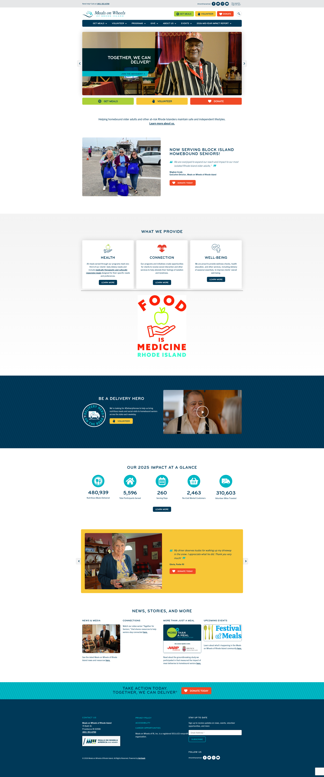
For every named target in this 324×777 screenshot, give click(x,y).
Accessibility (142, 723)
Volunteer (118, 24)
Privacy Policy (143, 718)
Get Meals (98, 24)
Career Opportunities (147, 728)
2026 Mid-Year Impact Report (213, 24)
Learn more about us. (162, 123)
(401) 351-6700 (103, 4)
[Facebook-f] (214, 4)
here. (108, 660)
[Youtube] (227, 4)
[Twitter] (218, 4)
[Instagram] (222, 4)
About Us (168, 24)
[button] (239, 14)
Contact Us (89, 718)
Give (153, 24)
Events (185, 24)
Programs (137, 24)
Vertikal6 (141, 758)
